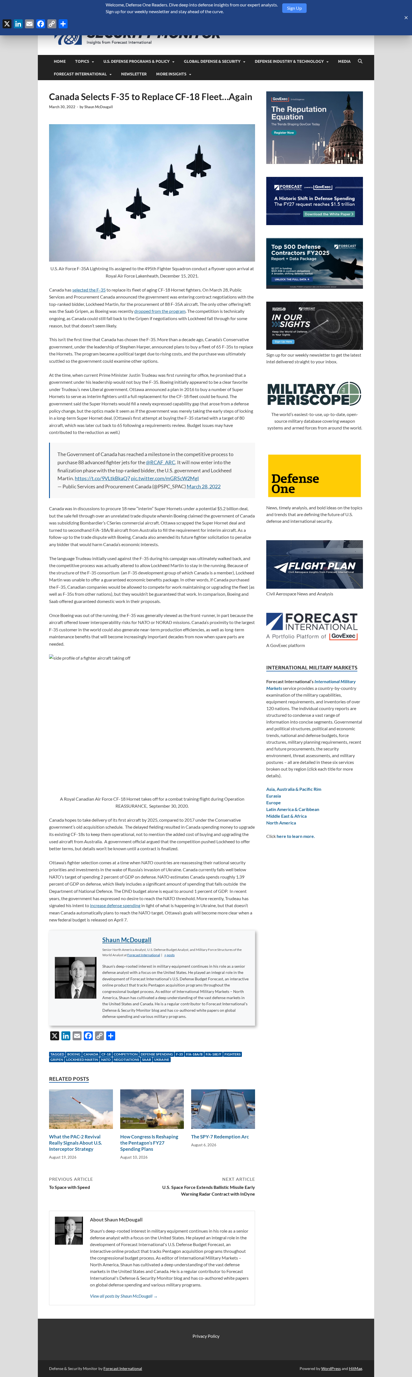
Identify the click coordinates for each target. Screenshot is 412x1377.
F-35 (179, 1054)
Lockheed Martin (82, 1059)
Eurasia (273, 795)
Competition (126, 1054)
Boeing (73, 1054)
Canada (91, 1054)
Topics (82, 61)
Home (60, 61)
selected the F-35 (89, 289)
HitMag (355, 1368)
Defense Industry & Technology (289, 61)
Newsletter (134, 74)
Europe (273, 802)
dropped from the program (160, 311)
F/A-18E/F (213, 1054)
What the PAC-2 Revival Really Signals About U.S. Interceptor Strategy (75, 1143)
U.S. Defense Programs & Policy (136, 61)
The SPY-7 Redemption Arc (220, 1137)
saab (146, 1059)
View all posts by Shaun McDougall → (124, 1296)
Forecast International (80, 74)
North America (281, 822)
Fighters (232, 1054)
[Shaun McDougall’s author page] (76, 978)
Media (344, 61)
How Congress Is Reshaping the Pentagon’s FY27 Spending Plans (149, 1143)
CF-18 (106, 1054)
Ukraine (161, 1059)
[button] (169, 955)
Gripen (56, 1059)
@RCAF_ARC (160, 462)
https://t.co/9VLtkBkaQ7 (102, 478)
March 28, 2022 (204, 486)
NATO (106, 1059)
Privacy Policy (206, 1336)
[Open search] (360, 61)
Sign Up (294, 8)
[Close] (406, 18)
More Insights (171, 74)
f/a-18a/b (194, 1054)
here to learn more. (296, 836)
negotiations (126, 1059)
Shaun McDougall (98, 107)
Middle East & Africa (286, 816)
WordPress (331, 1368)
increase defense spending (115, 905)
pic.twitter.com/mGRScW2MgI (165, 478)
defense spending (157, 1054)
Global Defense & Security (212, 61)
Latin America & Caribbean (292, 809)
